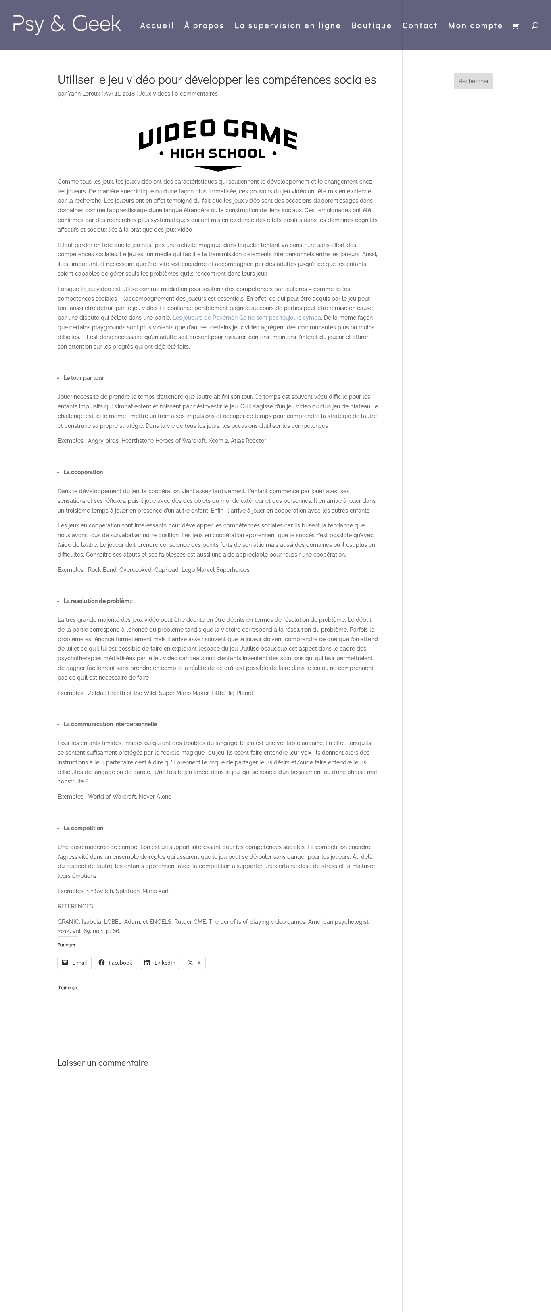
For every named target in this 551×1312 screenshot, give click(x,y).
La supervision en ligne (288, 26)
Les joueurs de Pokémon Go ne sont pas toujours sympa (247, 317)
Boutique (372, 26)
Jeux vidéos (154, 93)
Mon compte (475, 26)
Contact (420, 26)
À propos (204, 26)
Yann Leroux (84, 93)
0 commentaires (196, 93)
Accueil (157, 26)
